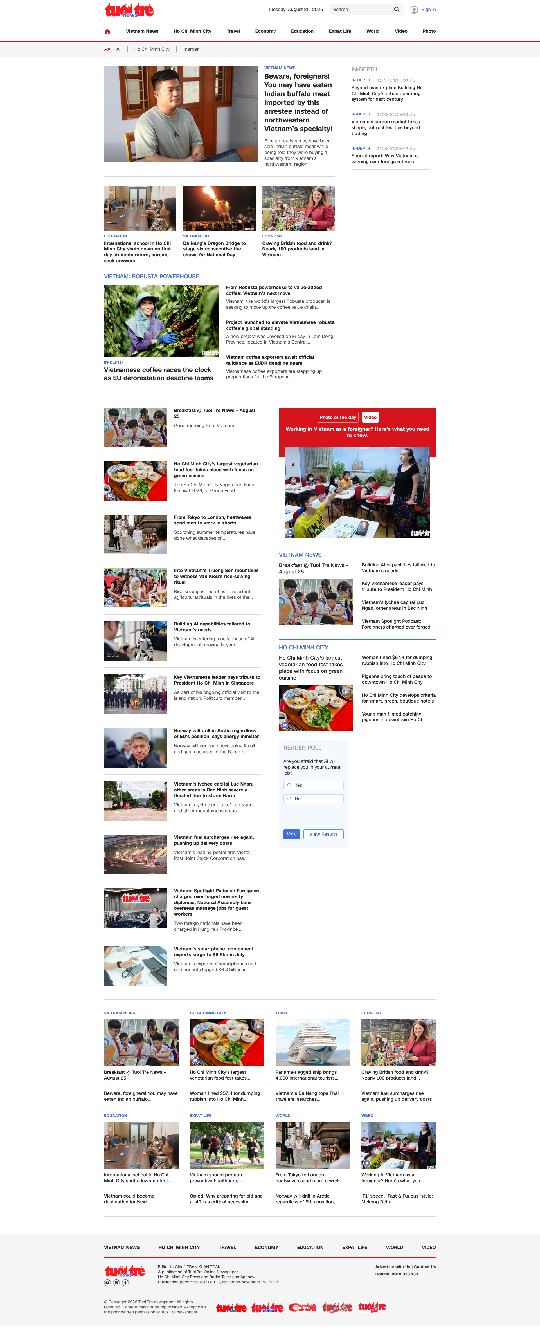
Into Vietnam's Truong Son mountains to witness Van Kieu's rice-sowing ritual (216, 576)
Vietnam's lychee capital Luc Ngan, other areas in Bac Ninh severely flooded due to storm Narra (213, 790)
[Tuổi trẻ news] (129, 10)
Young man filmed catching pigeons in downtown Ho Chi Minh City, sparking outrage (393, 717)
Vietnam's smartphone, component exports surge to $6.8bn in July (213, 952)
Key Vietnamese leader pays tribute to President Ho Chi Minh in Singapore (217, 680)
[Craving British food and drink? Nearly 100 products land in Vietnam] (298, 208)
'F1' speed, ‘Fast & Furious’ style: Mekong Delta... (397, 1199)
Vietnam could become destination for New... (129, 1199)
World (373, 31)
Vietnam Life (197, 236)
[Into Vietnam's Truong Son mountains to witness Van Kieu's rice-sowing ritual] (135, 587)
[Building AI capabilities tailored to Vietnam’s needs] (135, 641)
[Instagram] (116, 1282)
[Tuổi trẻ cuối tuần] (337, 1307)
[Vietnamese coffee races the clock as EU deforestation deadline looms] (161, 321)
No (298, 798)
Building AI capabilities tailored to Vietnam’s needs (212, 627)
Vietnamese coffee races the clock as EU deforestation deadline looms (158, 374)
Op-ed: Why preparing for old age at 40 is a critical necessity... (226, 1199)
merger (191, 49)
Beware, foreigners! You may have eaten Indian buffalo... (141, 1096)
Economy (265, 31)
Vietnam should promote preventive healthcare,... (217, 1178)
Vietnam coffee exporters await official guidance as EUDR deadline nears (270, 360)
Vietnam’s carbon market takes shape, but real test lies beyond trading (386, 127)
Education (302, 31)
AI (118, 49)
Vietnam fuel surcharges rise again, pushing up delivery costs (214, 840)
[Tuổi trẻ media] (267, 1307)
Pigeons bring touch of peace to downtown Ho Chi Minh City (397, 679)
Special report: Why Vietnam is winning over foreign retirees (385, 159)
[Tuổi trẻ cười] (302, 1307)
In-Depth (113, 362)
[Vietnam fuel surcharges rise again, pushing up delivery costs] (135, 854)
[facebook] (125, 1282)
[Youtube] (107, 1282)
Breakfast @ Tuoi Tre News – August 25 (214, 414)
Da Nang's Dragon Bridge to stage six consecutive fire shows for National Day (214, 249)
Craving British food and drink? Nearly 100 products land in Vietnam (297, 249)
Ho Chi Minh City (193, 31)
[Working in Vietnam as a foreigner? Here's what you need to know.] (357, 492)
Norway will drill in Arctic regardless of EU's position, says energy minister (216, 734)
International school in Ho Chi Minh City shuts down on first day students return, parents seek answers (137, 252)
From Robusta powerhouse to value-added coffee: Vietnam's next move (274, 291)
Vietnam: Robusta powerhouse (151, 276)
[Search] (396, 9)
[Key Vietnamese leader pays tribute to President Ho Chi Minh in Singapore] (135, 694)
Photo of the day (338, 417)
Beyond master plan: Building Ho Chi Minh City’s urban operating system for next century (387, 93)
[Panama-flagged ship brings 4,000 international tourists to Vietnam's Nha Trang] (313, 1042)
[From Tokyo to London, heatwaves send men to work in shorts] (135, 534)
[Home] (107, 31)
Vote (292, 834)
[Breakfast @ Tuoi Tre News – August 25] (135, 427)
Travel (233, 31)
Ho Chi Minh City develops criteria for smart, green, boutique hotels (399, 698)
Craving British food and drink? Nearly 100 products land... (395, 1075)
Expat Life (340, 31)
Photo (429, 31)
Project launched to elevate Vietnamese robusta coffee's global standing (280, 325)
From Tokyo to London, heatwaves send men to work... (310, 1178)
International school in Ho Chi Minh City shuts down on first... (138, 1178)
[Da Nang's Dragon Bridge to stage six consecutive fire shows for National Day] (219, 208)
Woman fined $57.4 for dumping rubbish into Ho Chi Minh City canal (397, 661)
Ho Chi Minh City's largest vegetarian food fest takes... (220, 1075)
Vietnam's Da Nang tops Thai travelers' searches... (307, 1096)
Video (401, 31)
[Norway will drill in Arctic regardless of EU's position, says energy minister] (135, 748)
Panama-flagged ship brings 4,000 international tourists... (307, 1075)
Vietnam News (142, 31)
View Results (324, 834)
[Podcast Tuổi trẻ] (372, 1307)
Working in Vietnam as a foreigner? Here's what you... (392, 1178)
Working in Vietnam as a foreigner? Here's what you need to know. (357, 432)
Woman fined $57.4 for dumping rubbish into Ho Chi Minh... (225, 1096)
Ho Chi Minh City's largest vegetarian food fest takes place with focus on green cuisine (216, 470)
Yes (298, 785)
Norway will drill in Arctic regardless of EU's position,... (307, 1199)
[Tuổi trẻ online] (231, 1307)
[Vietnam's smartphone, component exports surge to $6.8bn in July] (135, 966)
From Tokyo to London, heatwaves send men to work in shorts (212, 520)
